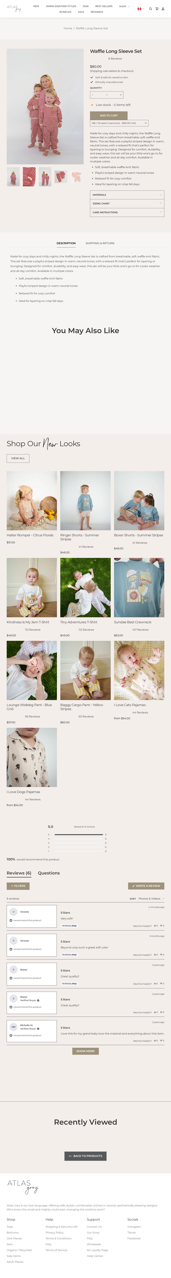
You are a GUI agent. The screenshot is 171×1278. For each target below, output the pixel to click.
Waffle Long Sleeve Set (92, 28)
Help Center (95, 1256)
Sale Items (14, 1256)
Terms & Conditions (58, 1238)
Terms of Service (56, 1250)
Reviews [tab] (19, 873)
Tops (10, 1226)
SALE (81, 11)
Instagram (134, 1226)
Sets (10, 1244)
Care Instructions (105, 212)
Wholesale (94, 1244)
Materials (99, 194)
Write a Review (149, 887)
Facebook (134, 1238)
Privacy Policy (55, 1232)
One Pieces (14, 1238)
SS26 (86, 6)
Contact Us (94, 1226)
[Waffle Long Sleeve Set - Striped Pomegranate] (13, 417)
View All (18, 458)
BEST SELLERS (104, 6)
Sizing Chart (101, 203)
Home (68, 28)
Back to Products (87, 1156)
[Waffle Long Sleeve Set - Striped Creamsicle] (9, 417)
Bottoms (13, 1232)
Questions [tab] (49, 873)
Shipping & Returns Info (62, 1226)
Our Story (93, 1232)
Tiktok (131, 1232)
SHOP (123, 6)
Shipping (96, 71)
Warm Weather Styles (61, 6)
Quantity (96, 88)
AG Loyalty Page (97, 1250)
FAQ (48, 1244)
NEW (36, 6)
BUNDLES (65, 11)
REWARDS (97, 11)
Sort (133, 899)
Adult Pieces (15, 1261)
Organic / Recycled (19, 1250)
